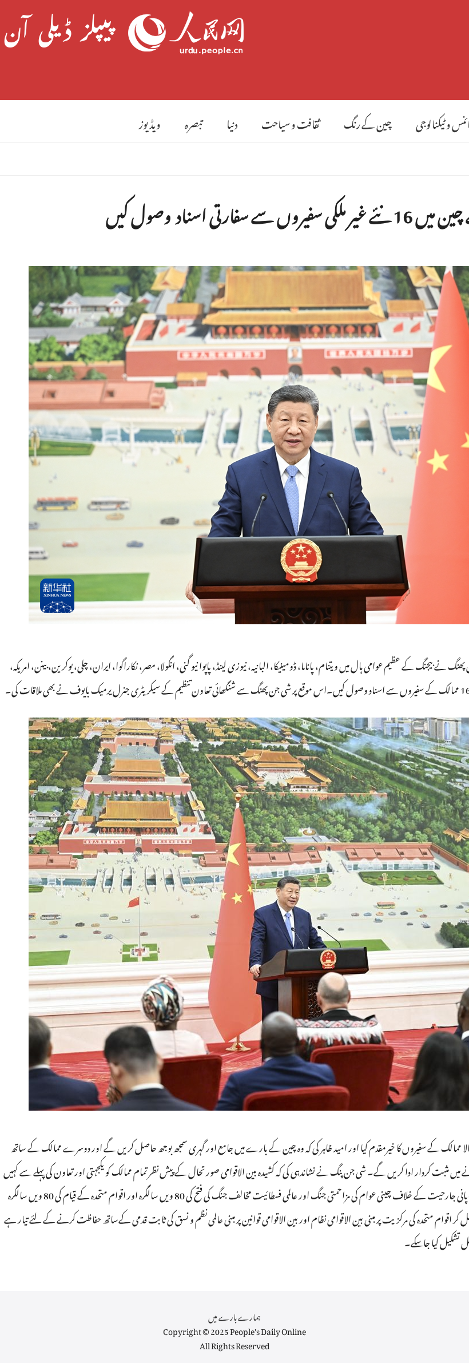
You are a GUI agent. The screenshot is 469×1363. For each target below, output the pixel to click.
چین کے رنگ (368, 122)
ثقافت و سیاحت (290, 122)
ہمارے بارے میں (234, 1315)
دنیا (231, 122)
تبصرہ (193, 122)
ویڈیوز (150, 122)
